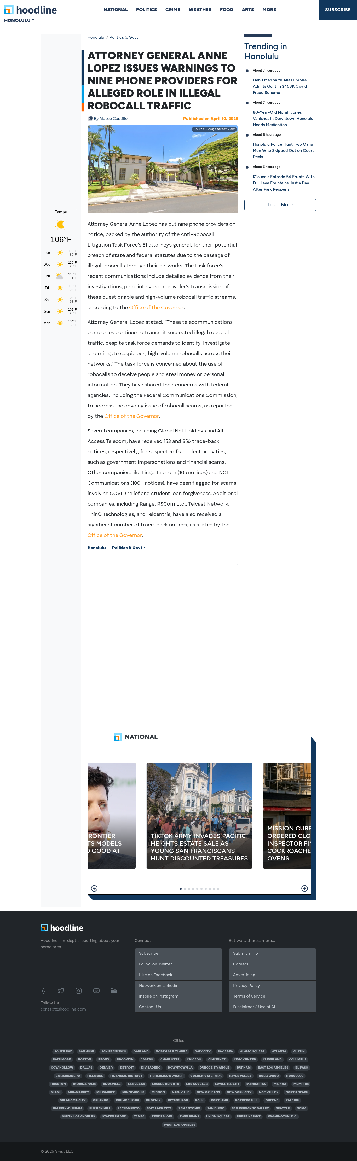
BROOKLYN (125, 1059)
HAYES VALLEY (240, 1076)
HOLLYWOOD (269, 1076)
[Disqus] (163, 633)
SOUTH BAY (63, 1051)
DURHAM (244, 1067)
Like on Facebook (155, 975)
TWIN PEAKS (189, 1116)
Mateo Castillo (111, 119)
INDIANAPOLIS (84, 1084)
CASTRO (147, 1059)
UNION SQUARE (218, 1116)
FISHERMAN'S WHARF (166, 1076)
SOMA (301, 1108)
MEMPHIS (301, 1084)
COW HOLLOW (62, 1067)
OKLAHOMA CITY (73, 1100)
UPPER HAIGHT (249, 1116)
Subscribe (338, 10)
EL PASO (301, 1067)
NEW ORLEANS (208, 1092)
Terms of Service (249, 996)
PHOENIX (153, 1100)
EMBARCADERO (68, 1076)
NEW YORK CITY (239, 1092)
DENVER (106, 1067)
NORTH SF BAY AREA (171, 1051)
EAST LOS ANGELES (273, 1067)
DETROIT (127, 1067)
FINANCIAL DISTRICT (126, 1076)
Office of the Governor (156, 307)
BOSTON (84, 1059)
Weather (200, 10)
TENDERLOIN (162, 1116)
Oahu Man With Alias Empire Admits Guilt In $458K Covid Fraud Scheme (280, 86)
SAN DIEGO (215, 1108)
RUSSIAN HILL (100, 1108)
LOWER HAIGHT (227, 1084)
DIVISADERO (150, 1067)
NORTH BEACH (297, 1092)
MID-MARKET (78, 1092)
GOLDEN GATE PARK (206, 1076)
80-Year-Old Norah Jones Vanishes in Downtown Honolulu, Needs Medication (283, 118)
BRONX (104, 1059)
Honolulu (96, 38)
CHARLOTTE (170, 1059)
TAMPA (139, 1116)
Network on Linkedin (159, 986)
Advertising (244, 975)
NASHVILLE (180, 1092)
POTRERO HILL (246, 1100)
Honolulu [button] (17, 20)
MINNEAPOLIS (133, 1092)
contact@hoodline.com (63, 1009)
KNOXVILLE (112, 1084)
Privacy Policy (246, 986)
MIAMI (56, 1092)
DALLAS (86, 1067)
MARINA (280, 1084)
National (115, 10)
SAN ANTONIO (189, 1108)
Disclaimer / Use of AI (254, 1007)
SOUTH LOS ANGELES (78, 1116)
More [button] (269, 10)
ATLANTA (279, 1051)
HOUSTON (58, 1084)
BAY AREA (225, 1051)
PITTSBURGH (178, 1100)
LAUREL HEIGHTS (165, 1084)
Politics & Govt (124, 38)
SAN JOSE (86, 1051)
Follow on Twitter (155, 964)
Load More (280, 205)
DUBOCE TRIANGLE (214, 1067)
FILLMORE (95, 1076)
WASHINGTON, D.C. (282, 1116)
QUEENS (272, 1100)
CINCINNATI (217, 1059)
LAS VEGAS (136, 1084)
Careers (240, 964)
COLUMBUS (297, 1059)
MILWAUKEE (105, 1092)
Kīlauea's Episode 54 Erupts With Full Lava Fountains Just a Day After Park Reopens (284, 183)
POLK (199, 1100)
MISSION (158, 1092)
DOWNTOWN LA (180, 1067)
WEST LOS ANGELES (179, 1125)
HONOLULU (294, 1076)
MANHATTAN (256, 1084)
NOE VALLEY (268, 1092)
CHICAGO (194, 1059)
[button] (94, 888)
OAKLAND (141, 1051)
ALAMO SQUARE (252, 1051)
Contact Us (150, 1007)
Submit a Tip (245, 954)
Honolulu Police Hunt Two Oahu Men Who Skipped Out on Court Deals (283, 150)
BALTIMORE (62, 1059)
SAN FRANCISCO (113, 1051)
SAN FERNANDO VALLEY (250, 1108)
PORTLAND (219, 1100)
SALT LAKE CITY (159, 1108)
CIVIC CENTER (245, 1059)
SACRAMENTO (129, 1108)
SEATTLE (283, 1108)
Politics (146, 10)
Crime (172, 10)
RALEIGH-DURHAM (67, 1108)
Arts (248, 10)
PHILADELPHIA (127, 1100)
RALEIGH (293, 1100)
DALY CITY (203, 1051)
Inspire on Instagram (159, 996)
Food (226, 10)
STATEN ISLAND (114, 1116)
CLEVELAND (272, 1059)
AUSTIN (299, 1051)
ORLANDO (100, 1100)
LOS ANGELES (197, 1084)
